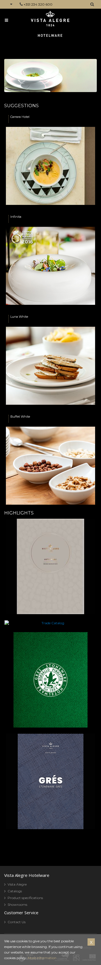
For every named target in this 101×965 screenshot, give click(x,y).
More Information (42, 958)
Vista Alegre (17, 884)
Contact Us (17, 922)
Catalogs (15, 891)
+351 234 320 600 (38, 4)
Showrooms (17, 904)
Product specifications (25, 898)
